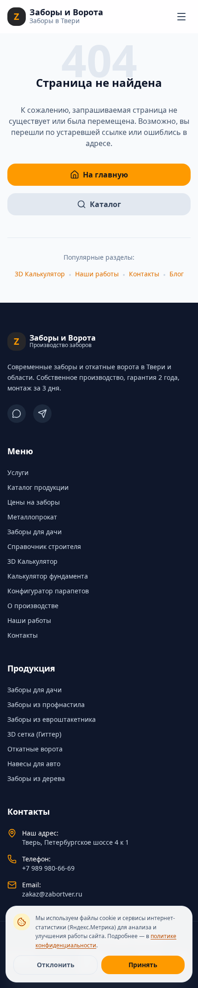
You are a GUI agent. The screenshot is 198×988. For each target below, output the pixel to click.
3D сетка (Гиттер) (34, 734)
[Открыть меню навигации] (181, 16)
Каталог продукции (38, 487)
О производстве (32, 605)
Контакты (144, 273)
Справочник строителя (44, 546)
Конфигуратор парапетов (48, 590)
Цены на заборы (33, 502)
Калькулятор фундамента (47, 576)
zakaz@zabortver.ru (52, 894)
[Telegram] (42, 413)
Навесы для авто (33, 763)
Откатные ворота (35, 748)
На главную (105, 175)
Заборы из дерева (36, 778)
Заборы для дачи (34, 531)
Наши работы (97, 273)
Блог (176, 273)
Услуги (18, 472)
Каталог (105, 204)
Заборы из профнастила (46, 704)
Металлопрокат (32, 516)
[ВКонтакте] (16, 413)
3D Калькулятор (40, 273)
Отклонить (56, 964)
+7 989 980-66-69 (48, 868)
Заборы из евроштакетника (51, 719)
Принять (142, 964)
